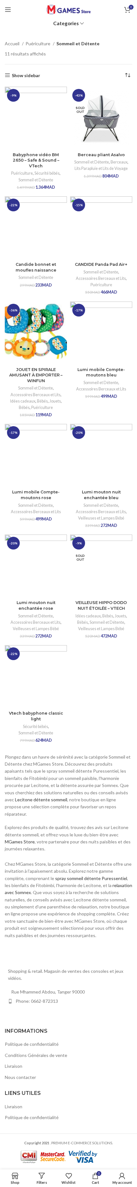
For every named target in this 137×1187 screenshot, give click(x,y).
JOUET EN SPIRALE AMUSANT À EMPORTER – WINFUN (35, 375)
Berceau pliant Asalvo (101, 154)
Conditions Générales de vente (36, 1055)
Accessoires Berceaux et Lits (101, 278)
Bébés (42, 401)
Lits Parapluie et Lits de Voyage (101, 168)
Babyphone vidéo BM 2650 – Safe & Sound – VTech (36, 160)
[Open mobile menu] (8, 9)
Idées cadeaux (22, 401)
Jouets (55, 401)
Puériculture (38, 43)
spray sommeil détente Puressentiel (91, 878)
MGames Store (20, 841)
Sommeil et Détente (35, 180)
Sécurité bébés (47, 173)
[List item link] (68, 1001)
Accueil (12, 43)
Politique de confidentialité (32, 1044)
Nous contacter (20, 1077)
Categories (66, 23)
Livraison (13, 1066)
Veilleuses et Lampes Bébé (101, 518)
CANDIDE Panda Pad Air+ (101, 264)
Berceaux (119, 162)
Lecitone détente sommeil (41, 799)
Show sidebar (26, 75)
